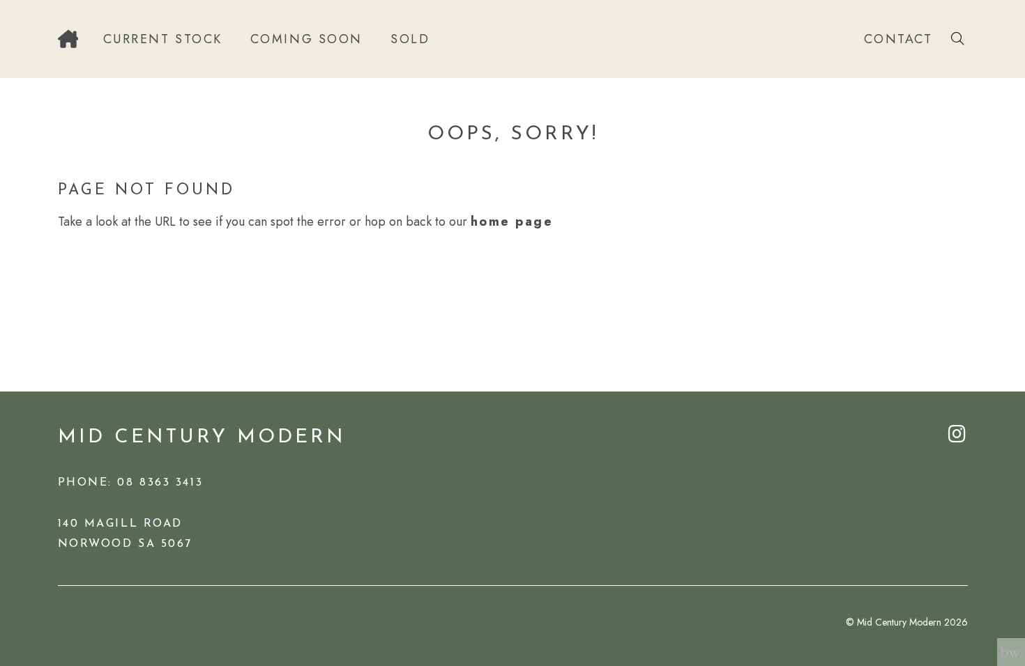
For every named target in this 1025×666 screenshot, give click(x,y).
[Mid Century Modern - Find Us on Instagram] (958, 435)
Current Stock (162, 39)
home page (512, 221)
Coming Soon (306, 39)
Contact (898, 39)
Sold (410, 39)
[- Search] (957, 39)
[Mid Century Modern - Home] (68, 39)
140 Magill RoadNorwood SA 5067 (125, 534)
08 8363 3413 (160, 482)
